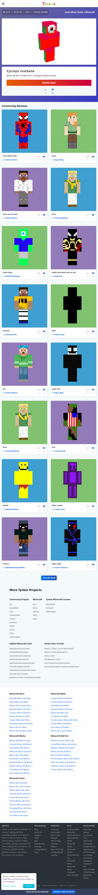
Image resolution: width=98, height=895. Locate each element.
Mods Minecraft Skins (19, 702)
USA (53, 447)
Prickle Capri (59, 334)
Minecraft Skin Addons (61, 751)
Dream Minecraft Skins (19, 720)
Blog (36, 829)
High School (88, 849)
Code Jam (71, 872)
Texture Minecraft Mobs (61, 702)
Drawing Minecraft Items (20, 808)
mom (54, 156)
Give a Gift (55, 835)
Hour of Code (72, 875)
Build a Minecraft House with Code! (22, 663)
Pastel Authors (11, 160)
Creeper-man (59, 509)
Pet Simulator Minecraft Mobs (64, 720)
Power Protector (61, 567)
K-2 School (87, 855)
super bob (56, 389)
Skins (28, 12)
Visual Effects (14, 608)
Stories (12, 629)
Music (12, 633)
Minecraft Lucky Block (19, 755)
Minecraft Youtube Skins (20, 705)
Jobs (36, 841)
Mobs (35, 619)
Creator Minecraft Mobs (61, 698)
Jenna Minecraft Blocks (19, 773)
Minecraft (18, 12)
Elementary (88, 843)
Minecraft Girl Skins (18, 727)
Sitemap (37, 846)
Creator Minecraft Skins (20, 712)
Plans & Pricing (57, 849)
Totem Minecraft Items (19, 801)
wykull (5, 505)
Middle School (89, 846)
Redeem (54, 838)
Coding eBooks (40, 849)
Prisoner (6, 330)
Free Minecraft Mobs (60, 727)
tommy (6, 564)
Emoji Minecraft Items (19, 797)
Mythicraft (49, 608)
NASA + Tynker (49, 656)
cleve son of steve (10, 214)
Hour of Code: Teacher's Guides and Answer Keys (61, 666)
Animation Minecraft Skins (21, 723)
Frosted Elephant (61, 218)
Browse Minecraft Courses (19, 652)
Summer (54, 855)
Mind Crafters (51, 611)
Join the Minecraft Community (20, 656)
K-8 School (87, 858)
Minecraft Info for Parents (19, 674)
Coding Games (73, 829)
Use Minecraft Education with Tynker (23, 670)
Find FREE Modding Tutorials (20, 666)
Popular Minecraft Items (20, 793)
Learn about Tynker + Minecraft (80, 12)
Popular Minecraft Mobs (62, 709)
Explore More (49, 578)
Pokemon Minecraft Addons (63, 766)
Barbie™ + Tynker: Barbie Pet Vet (55, 652)
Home (7, 12)
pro (4, 389)
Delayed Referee (11, 509)
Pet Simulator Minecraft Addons (65, 758)
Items (35, 615)
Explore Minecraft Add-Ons (19, 659)
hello (54, 330)
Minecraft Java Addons (61, 755)
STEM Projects (89, 872)
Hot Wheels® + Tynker (52, 659)
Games (12, 626)
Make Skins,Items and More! (20, 648)
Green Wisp (7, 272)
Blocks (35, 608)
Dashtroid (58, 276)
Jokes (11, 611)
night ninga (56, 564)
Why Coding (56, 841)
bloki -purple (57, 505)
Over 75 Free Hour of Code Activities (57, 663)
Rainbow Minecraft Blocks (21, 762)
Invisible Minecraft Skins (20, 698)
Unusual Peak (59, 451)
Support (37, 835)
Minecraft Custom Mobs (61, 730)
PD (84, 866)
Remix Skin (49, 82)
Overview (55, 829)
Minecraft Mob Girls (60, 712)
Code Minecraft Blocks (19, 769)
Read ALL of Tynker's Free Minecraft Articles (25, 677)
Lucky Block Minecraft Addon (64, 744)
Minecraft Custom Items (20, 786)
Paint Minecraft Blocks (19, 747)
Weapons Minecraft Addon (63, 747)
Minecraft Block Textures (20, 751)
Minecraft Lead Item (18, 783)
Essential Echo (11, 334)
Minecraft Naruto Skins (19, 716)
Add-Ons (36, 611)
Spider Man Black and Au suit (64, 272)
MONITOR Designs (12, 276)
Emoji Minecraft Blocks (19, 758)
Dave (54, 214)
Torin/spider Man (10, 156)
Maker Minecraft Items (19, 790)
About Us (38, 832)
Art (11, 604)
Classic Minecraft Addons (62, 769)
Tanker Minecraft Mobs (61, 723)
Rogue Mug (58, 160)
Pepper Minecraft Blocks (20, 766)
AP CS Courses (89, 852)
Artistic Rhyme (11, 218)
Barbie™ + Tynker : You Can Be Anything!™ (59, 648)
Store (36, 852)
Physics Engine (15, 615)
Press (36, 838)
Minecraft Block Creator (20, 740)
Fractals (12, 619)
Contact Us (72, 885)
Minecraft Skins (73, 835)
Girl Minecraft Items (18, 811)
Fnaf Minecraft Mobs (60, 705)
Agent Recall (50, 604)
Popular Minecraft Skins (20, 709)
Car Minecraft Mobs (59, 716)
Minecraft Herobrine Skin (20, 730)
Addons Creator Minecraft (62, 740)
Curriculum (55, 832)
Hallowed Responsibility (15, 567)
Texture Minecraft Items (20, 804)
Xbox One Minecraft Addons (63, 762)
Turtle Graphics (15, 637)
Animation (13, 622)
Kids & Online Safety (50, 885)
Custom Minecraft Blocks (20, 744)
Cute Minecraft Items (18, 815)
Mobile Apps (39, 843)
